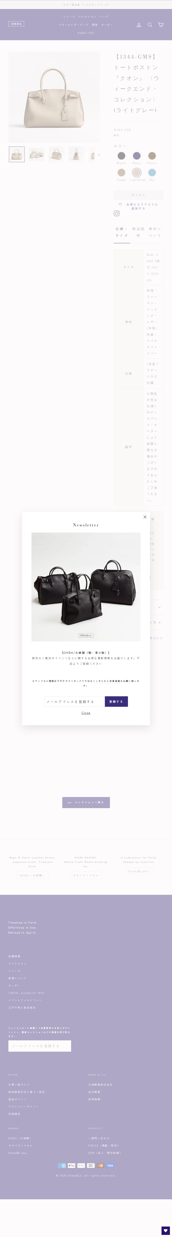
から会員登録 (108, 680)
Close (86, 713)
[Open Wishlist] (166, 1231)
